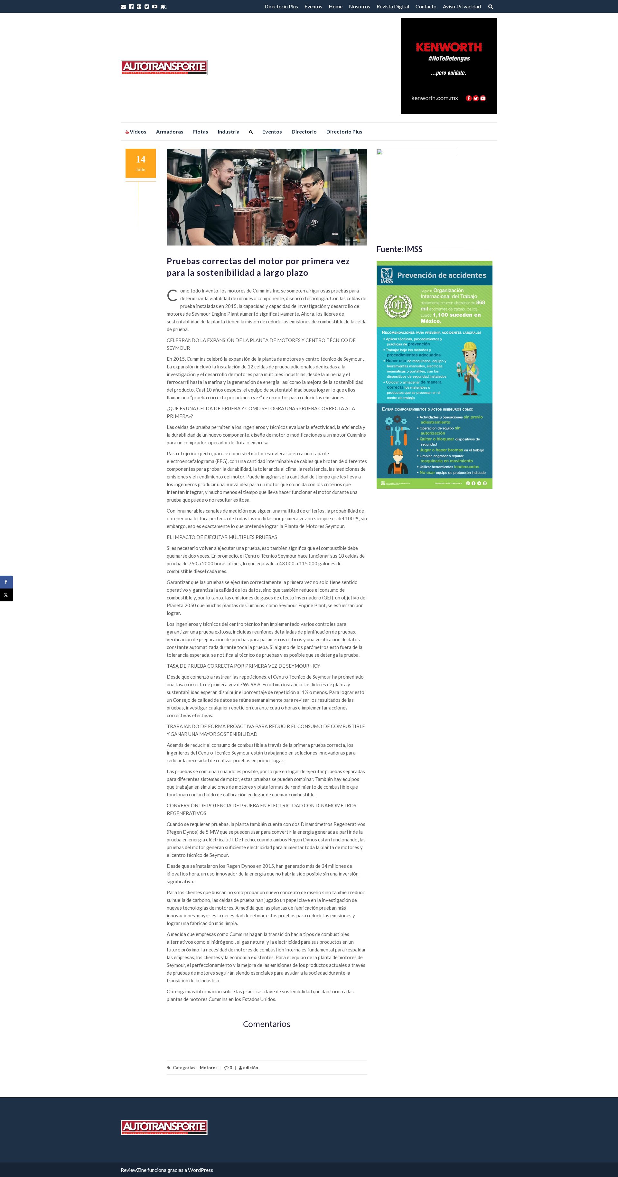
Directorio (304, 131)
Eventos (313, 6)
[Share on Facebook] (6, 582)
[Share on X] (6, 594)
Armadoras (169, 131)
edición (250, 1067)
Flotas (200, 131)
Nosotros (359, 6)
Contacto (426, 6)
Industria (228, 131)
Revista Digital (393, 6)
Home (335, 6)
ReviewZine (133, 1170)
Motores (209, 1067)
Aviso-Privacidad (462, 6)
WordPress (200, 1170)
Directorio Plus (281, 6)
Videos (137, 131)
